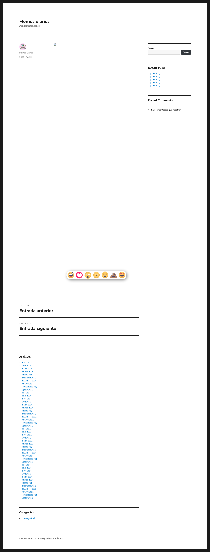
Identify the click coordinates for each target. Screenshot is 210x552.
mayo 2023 (26, 471)
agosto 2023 (27, 462)
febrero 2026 (27, 372)
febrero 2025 (27, 408)
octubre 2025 (28, 384)
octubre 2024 (28, 420)
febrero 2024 (27, 444)
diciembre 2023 (29, 450)
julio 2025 (26, 393)
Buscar (151, 48)
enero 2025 (27, 411)
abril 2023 (26, 474)
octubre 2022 (28, 492)
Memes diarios (34, 21)
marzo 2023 (27, 477)
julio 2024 (26, 429)
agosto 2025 (27, 390)
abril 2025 (26, 402)
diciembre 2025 (29, 378)
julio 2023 (26, 465)
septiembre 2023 (29, 459)
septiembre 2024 (29, 423)
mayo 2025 (27, 399)
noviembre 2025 (29, 381)
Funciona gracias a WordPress (49, 538)
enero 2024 (27, 447)
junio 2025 (26, 396)
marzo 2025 (27, 405)
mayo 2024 (27, 435)
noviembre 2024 (29, 417)
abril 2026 (26, 366)
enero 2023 (27, 483)
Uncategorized (28, 518)
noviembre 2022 (29, 489)
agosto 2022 (27, 498)
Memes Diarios (26, 53)
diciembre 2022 (29, 486)
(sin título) (155, 73)
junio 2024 (26, 432)
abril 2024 (26, 438)
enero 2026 (27, 375)
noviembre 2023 (29, 453)
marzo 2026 (27, 369)
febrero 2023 (27, 480)
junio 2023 (26, 468)
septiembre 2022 (29, 495)
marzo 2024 (27, 441)
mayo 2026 (27, 363)
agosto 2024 (27, 426)
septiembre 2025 (29, 387)
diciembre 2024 (29, 414)
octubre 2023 (27, 456)
